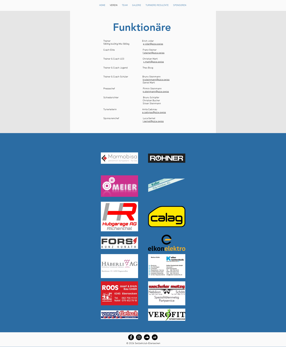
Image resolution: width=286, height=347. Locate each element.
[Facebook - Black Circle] (131, 337)
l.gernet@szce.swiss (153, 121)
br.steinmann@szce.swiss (156, 79)
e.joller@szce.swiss (153, 44)
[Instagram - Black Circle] (139, 337)
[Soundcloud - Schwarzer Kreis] (147, 337)
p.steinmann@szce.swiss (156, 91)
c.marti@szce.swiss (153, 61)
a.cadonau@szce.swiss (154, 112)
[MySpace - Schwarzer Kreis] (155, 337)
